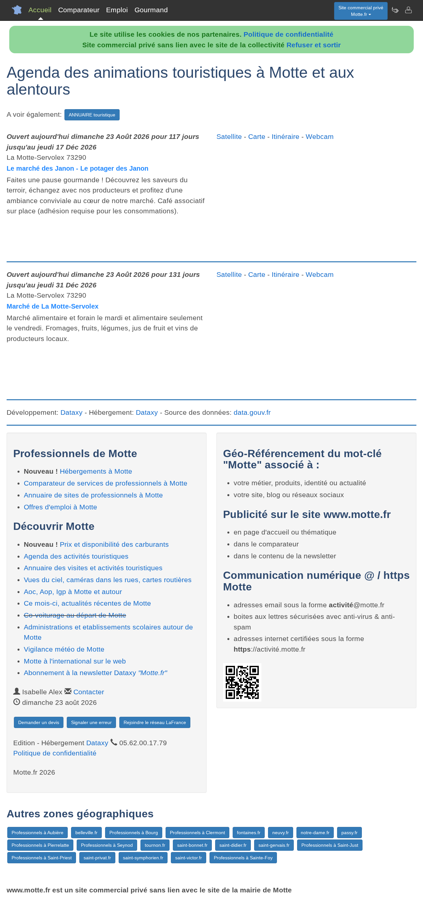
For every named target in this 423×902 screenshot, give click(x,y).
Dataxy (71, 412)
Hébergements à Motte (96, 471)
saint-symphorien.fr (143, 857)
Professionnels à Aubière (37, 832)
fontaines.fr (248, 832)
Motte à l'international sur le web (75, 661)
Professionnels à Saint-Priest (42, 857)
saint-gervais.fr (273, 845)
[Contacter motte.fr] (408, 10)
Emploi (117, 10)
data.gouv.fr (252, 412)
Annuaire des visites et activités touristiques (93, 568)
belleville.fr (86, 832)
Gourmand (151, 10)
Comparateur (78, 10)
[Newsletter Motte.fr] (395, 10)
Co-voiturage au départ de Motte (75, 615)
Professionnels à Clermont (197, 832)
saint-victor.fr (188, 857)
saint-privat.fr (97, 857)
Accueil (40, 10)
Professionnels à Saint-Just (329, 845)
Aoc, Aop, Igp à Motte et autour (73, 591)
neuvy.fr (280, 832)
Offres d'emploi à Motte (60, 507)
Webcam (320, 136)
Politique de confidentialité (288, 34)
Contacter (88, 692)
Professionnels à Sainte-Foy (243, 857)
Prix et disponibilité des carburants (114, 544)
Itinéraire (285, 136)
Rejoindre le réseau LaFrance (155, 722)
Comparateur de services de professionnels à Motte (105, 483)
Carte (256, 136)
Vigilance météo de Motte (64, 649)
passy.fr (349, 832)
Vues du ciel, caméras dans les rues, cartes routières (108, 579)
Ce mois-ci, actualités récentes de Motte (87, 603)
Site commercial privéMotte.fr (360, 11)
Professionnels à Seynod (107, 845)
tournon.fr (155, 845)
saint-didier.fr (233, 845)
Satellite (229, 136)
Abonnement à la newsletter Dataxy (95, 672)
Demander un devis (38, 722)
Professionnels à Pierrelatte (40, 845)
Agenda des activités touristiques (76, 556)
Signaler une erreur (91, 722)
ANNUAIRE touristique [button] (92, 114)
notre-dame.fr (315, 832)
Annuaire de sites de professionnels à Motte (93, 495)
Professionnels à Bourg (133, 832)
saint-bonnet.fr (192, 845)
